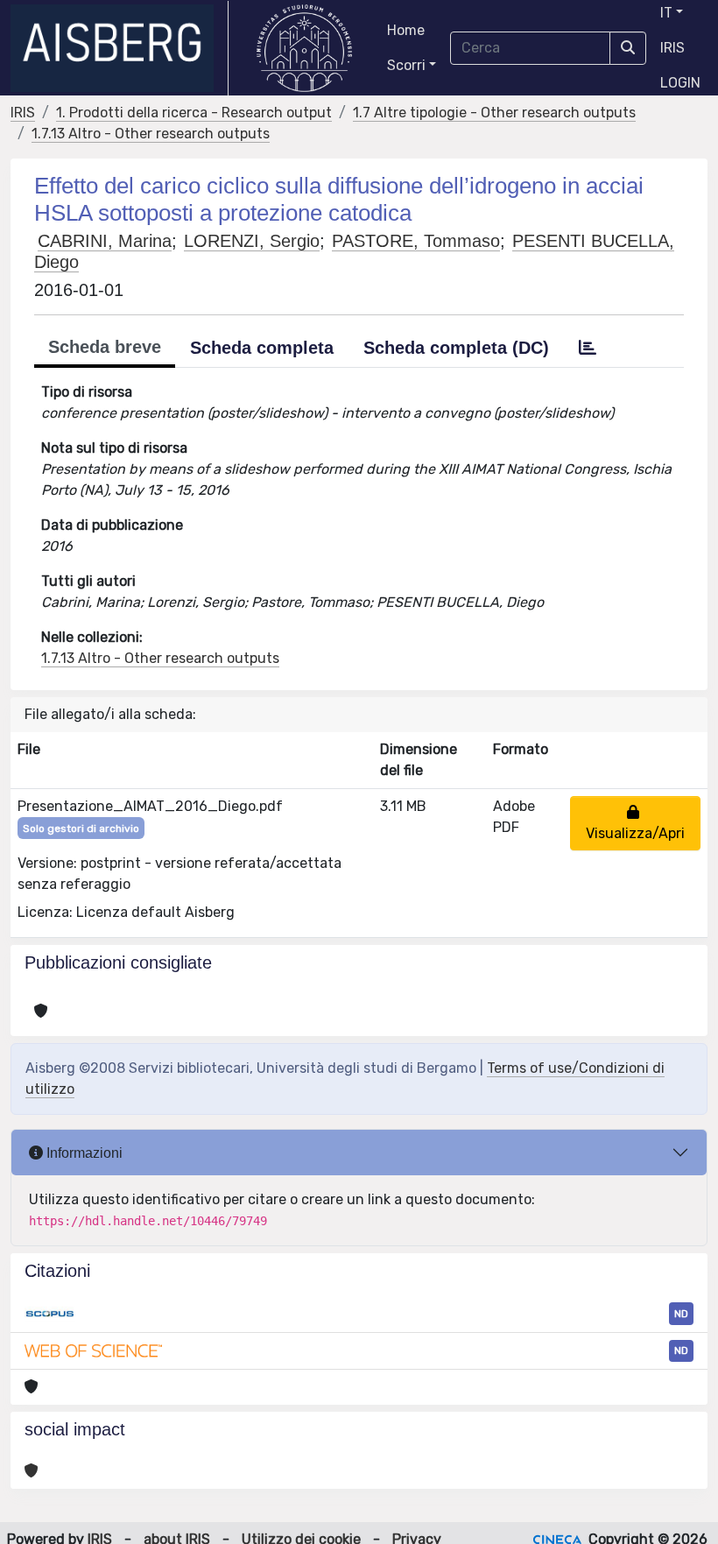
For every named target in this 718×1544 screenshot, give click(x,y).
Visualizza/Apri (635, 823)
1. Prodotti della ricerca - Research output (194, 112)
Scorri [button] (406, 65)
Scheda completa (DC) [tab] (456, 347)
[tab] (587, 347)
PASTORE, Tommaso (416, 240)
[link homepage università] (304, 48)
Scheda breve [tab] (104, 346)
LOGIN (680, 82)
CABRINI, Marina (105, 240)
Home (406, 30)
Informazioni (83, 1153)
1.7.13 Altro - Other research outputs (151, 133)
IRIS (672, 47)
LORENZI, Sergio (252, 240)
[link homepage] (120, 48)
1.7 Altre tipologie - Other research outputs (494, 112)
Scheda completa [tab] (262, 347)
